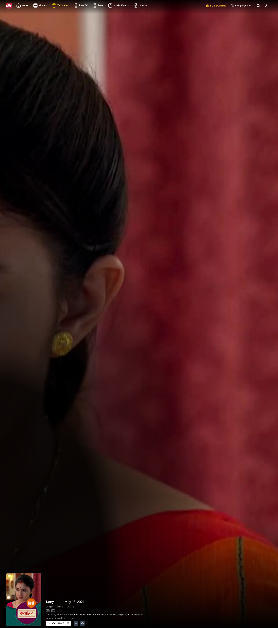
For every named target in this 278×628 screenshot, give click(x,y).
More (72, 618)
